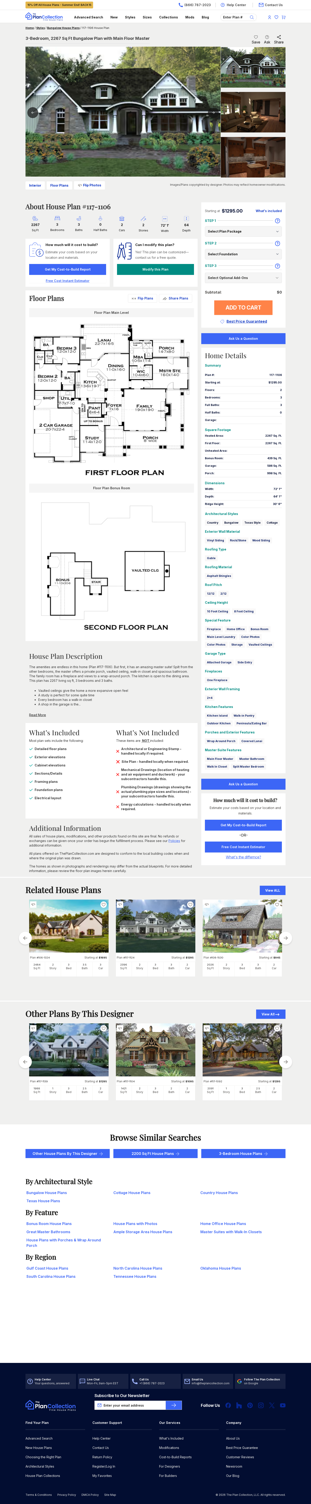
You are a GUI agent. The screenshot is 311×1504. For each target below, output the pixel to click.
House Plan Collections (42, 1476)
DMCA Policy (90, 1494)
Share (279, 42)
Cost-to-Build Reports (175, 1457)
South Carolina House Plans (51, 1276)
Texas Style (252, 522)
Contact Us (100, 1448)
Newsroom (234, 1466)
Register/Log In (103, 1466)
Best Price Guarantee (242, 1448)
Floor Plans (59, 185)
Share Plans (178, 298)
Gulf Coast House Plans (47, 1268)
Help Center (101, 1438)
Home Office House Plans (223, 1223)
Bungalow (231, 522)
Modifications (169, 1448)
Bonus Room (259, 629)
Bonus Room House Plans (49, 1223)
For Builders (168, 1476)
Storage (237, 644)
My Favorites (102, 1476)
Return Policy (102, 1457)
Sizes (147, 17)
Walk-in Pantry (244, 715)
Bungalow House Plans (63, 28)
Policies (174, 841)
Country (212, 522)
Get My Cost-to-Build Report (68, 269)
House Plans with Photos (135, 1223)
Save (256, 42)
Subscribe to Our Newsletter (122, 1395)
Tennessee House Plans (134, 1276)
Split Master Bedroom (248, 766)
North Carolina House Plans (137, 1268)
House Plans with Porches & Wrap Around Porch (63, 1243)
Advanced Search (88, 17)
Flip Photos (92, 185)
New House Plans (38, 1448)
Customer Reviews (240, 1457)
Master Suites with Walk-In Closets (231, 1232)
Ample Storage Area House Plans (142, 1232)
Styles (130, 17)
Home (29, 28)
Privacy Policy (66, 1494)
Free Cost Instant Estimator (243, 847)
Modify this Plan (155, 269)
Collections (168, 17)
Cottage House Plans (131, 1192)
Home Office (236, 629)
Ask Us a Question (243, 338)
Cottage (272, 522)
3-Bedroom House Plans (240, 1153)
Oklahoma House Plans (220, 1268)
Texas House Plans (43, 1201)
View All (268, 1014)
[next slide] (285, 938)
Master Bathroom (251, 759)
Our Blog (232, 1476)
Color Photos (250, 637)
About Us (233, 1438)
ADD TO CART (243, 307)
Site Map (110, 1494)
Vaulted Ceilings (260, 644)
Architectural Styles (39, 1466)
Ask (267, 42)
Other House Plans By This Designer (65, 1153)
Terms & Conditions (38, 1494)
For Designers (169, 1466)
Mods (189, 17)
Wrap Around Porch (221, 741)
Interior (35, 185)
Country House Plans (219, 1192)
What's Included (171, 1438)
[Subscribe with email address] (174, 1405)
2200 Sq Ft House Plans (153, 1153)
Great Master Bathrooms (48, 1232)
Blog (205, 17)
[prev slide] (25, 938)
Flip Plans (145, 298)
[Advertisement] (155, 1327)
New (114, 17)
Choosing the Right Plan (43, 1457)
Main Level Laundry (221, 637)
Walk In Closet (217, 766)
